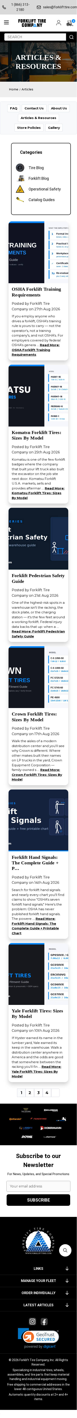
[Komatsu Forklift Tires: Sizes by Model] (38, 395)
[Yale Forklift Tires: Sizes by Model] (38, 974)
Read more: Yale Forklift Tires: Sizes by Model (36, 1071)
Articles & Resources (38, 118)
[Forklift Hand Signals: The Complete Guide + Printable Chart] (38, 820)
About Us (59, 108)
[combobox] (35, 37)
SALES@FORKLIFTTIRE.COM (59, 7)
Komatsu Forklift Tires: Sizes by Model (36, 435)
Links (38, 1269)
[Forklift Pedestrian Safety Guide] (38, 538)
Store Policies (29, 128)
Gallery (54, 128)
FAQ (13, 108)
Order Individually (38, 1293)
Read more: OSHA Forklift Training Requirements (36, 350)
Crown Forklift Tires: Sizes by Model (34, 716)
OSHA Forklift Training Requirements (36, 291)
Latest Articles (38, 1305)
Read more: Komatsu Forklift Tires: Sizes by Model (38, 493)
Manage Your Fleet (38, 1281)
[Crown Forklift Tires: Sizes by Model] (38, 677)
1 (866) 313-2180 (20, 7)
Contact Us (34, 108)
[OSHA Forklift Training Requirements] (38, 252)
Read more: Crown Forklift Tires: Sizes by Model (37, 774)
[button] (38, 1338)
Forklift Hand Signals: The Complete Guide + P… (35, 863)
